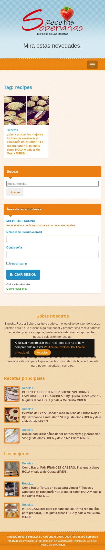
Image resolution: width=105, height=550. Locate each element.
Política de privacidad (52, 544)
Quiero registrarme (16, 288)
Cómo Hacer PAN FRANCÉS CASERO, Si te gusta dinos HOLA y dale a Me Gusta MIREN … (60, 469)
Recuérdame (18, 264)
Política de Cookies (85, 540)
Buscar (15, 192)
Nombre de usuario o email (24, 232)
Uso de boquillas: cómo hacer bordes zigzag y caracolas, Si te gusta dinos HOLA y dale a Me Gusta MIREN (61, 436)
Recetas (12, 130)
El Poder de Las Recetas (52, 33)
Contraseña (14, 247)
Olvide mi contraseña (18, 284)
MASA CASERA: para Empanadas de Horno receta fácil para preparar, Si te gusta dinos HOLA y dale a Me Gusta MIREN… (61, 513)
